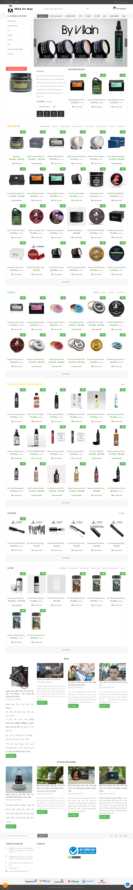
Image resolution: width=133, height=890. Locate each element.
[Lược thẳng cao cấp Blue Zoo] (116, 529)
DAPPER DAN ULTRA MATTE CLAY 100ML (102, 230)
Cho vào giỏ (78, 107)
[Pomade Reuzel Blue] (76, 308)
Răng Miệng (114, 16)
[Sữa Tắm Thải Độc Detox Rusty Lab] (56, 584)
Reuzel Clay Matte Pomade (37, 359)
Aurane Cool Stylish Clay (116, 267)
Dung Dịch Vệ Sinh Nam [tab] (110, 568)
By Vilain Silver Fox (56, 267)
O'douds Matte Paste (96, 193)
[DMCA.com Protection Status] (74, 857)
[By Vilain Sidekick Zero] (116, 474)
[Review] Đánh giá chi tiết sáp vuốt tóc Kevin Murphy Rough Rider (113, 788)
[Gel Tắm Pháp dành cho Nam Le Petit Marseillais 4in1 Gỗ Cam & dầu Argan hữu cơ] (76, 584)
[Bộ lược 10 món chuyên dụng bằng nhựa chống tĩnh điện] (36, 529)
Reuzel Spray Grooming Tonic (118, 451)
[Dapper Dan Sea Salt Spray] (96, 474)
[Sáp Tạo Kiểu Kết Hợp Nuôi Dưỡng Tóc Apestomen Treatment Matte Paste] (97, 85)
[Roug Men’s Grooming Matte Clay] (116, 216)
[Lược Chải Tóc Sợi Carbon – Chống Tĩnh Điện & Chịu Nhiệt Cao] (76, 529)
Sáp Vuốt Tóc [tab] (44, 126)
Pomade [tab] (96, 292)
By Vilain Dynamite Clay (76, 267)
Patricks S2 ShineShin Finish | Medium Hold (24, 322)
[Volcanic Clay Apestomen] (56, 216)
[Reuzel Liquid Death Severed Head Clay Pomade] (96, 345)
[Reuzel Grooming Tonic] (76, 474)
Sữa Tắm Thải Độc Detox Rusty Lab (59, 598)
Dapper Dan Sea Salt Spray (97, 488)
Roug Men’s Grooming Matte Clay (119, 230)
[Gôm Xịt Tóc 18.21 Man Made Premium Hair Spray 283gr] (36, 400)
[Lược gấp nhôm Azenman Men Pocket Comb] (96, 529)
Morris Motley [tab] (65, 126)
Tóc (8, 30)
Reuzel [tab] (103, 292)
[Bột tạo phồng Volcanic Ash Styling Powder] (56, 400)
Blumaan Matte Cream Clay (117, 100)
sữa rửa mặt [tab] (73, 568)
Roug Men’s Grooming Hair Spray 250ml (81, 414)
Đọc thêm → (11, 756)
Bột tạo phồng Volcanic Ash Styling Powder (63, 414)
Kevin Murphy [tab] (78, 126)
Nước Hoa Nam (12, 26)
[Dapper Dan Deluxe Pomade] (16, 345)
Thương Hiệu (70, 16)
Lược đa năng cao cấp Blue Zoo (58, 543)
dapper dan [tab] (120, 292)
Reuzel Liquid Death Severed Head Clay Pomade (105, 359)
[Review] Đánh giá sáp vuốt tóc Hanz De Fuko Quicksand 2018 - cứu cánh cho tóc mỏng (51, 788)
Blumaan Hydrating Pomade (38, 322)
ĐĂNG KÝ (42, 836)
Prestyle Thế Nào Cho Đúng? (48, 679)
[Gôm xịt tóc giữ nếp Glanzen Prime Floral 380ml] (76, 437)
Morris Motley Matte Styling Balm (40, 156)
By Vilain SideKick (96, 451)
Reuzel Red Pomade (56, 359)
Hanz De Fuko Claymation (97, 156)
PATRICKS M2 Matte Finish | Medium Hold (62, 156)
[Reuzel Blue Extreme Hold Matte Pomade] (116, 345)
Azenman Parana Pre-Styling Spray (20, 451)
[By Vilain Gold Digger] (76, 179)
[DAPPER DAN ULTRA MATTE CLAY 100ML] (96, 216)
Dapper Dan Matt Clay (36, 230)
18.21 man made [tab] (102, 126)
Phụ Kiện (10, 54)
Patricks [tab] (55, 126)
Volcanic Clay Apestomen (56, 230)
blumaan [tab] (121, 126)
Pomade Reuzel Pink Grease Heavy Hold (62, 322)
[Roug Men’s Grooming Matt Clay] (16, 253)
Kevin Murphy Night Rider (17, 193)
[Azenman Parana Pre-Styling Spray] (16, 437)
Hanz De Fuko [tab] (89, 126)
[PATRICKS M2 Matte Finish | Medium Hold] (56, 142)
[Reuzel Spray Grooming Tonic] (116, 437)
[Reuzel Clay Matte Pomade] (36, 345)
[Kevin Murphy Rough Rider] (116, 142)
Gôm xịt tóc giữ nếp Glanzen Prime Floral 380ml (85, 451)
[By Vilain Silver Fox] (56, 253)
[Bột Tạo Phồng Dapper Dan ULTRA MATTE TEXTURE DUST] (16, 474)
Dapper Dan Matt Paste (96, 267)
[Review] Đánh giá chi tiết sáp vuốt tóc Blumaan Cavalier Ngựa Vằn (82, 788)
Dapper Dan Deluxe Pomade (17, 359)
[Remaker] (16, 142)
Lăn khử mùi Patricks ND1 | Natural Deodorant (24, 598)
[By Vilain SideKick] (96, 437)
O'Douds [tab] (111, 292)
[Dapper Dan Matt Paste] (96, 253)
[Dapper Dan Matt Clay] (36, 216)
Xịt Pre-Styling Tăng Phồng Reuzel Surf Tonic (44, 488)
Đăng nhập (9, 2)
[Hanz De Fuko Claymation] (96, 142)
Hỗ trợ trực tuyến (121, 2)
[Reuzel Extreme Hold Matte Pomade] (96, 308)
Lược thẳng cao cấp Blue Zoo (117, 543)
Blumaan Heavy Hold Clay (77, 100)
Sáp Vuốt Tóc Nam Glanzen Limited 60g (41, 267)
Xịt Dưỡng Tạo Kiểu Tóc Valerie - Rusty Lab (62, 488)
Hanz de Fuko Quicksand (76, 156)
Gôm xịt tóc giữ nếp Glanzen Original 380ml (63, 451)
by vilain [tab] (113, 126)
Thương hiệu (11, 21)
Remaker (16, 156)
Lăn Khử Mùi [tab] (95, 568)
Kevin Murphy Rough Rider (117, 156)
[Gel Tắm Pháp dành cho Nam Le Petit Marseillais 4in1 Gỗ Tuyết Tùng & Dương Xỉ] (96, 584)
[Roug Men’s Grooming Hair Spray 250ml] (76, 400)
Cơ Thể (9, 40)
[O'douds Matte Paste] (96, 179)
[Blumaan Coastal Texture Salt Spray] (116, 400)
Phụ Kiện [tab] (121, 513)
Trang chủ (42, 16)
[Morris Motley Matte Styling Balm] (36, 142)
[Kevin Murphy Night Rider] (16, 179)
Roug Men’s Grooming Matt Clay (19, 267)
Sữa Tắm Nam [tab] (84, 568)
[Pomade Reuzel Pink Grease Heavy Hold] (56, 308)
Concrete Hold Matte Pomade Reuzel (80, 359)
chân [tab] (122, 568)
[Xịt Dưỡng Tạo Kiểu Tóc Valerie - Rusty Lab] (56, 474)
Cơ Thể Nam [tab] (62, 568)
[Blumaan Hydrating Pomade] (36, 308)
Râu (8, 44)
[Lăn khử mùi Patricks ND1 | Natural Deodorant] (16, 584)
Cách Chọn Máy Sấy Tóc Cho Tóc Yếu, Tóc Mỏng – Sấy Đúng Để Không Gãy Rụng (20, 693)
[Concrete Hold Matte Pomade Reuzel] (76, 345)
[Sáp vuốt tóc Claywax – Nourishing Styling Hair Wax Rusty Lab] (76, 216)
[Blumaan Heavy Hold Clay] (77, 86)
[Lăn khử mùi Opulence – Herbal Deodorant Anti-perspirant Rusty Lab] (36, 584)
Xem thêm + (66, 374)
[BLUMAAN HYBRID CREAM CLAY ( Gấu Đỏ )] (116, 179)
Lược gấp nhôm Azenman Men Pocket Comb (103, 543)
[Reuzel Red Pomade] (56, 345)
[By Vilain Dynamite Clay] (76, 253)
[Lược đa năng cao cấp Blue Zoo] (56, 529)
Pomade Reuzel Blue (76, 322)
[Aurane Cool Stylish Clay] (116, 253)
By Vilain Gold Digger (76, 193)
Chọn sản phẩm (17, 163)
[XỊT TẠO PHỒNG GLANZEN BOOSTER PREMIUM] (36, 437)
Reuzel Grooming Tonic (76, 488)
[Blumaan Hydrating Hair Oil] (96, 400)
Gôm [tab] (122, 384)
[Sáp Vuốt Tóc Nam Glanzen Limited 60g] (36, 253)
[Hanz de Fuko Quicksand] (76, 142)
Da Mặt (9, 35)
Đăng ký (17, 2)
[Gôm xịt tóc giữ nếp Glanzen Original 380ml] (56, 437)
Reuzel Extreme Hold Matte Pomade (100, 322)
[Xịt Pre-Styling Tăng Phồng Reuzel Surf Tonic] (36, 474)
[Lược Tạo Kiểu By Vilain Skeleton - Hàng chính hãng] (16, 529)
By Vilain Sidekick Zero (116, 488)
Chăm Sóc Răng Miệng (15, 49)
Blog (124, 16)
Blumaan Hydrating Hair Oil (97, 414)
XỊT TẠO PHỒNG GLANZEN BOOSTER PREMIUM (44, 451)
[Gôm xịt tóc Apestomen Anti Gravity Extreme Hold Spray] (16, 400)
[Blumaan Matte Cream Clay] (116, 86)
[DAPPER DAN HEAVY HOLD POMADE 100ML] (116, 308)
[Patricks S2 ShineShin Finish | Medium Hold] (16, 308)
